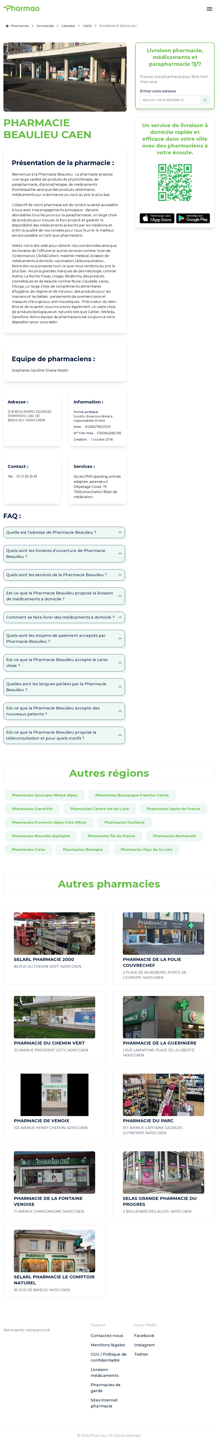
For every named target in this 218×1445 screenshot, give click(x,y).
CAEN (87, 26)
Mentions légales (108, 1345)
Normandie (45, 26)
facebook (144, 1335)
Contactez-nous (107, 1335)
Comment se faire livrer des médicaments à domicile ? (60, 617)
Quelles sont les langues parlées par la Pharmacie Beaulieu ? (56, 687)
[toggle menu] (209, 9)
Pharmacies (20, 26)
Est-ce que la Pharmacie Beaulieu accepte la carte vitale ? (57, 662)
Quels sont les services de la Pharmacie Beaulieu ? (56, 575)
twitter (141, 1354)
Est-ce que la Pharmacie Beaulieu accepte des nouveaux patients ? (53, 711)
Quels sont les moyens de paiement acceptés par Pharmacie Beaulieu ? (56, 638)
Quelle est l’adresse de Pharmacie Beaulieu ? (51, 532)
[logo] (21, 9)
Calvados (68, 26)
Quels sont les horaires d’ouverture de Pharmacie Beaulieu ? (55, 553)
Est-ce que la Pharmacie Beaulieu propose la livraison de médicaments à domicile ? (59, 596)
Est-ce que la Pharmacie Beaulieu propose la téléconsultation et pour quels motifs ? (51, 735)
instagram (144, 1345)
